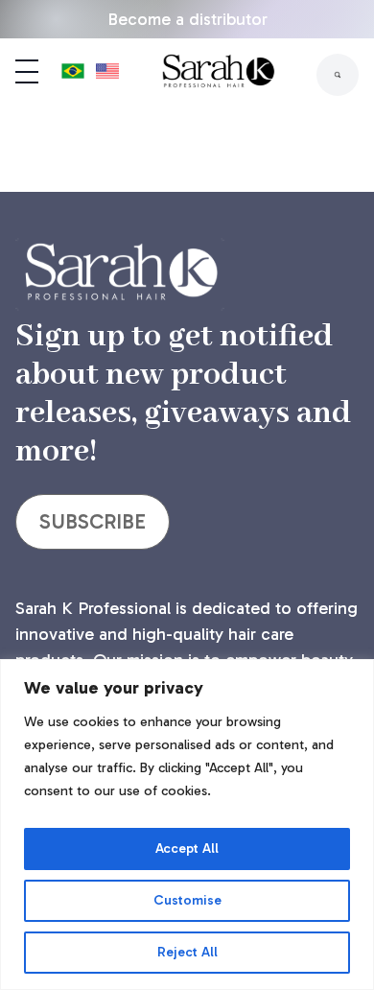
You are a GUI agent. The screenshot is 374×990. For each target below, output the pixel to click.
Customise (187, 900)
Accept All (187, 848)
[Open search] (337, 75)
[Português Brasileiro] (72, 74)
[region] (187, 824)
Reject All (187, 952)
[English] (107, 74)
